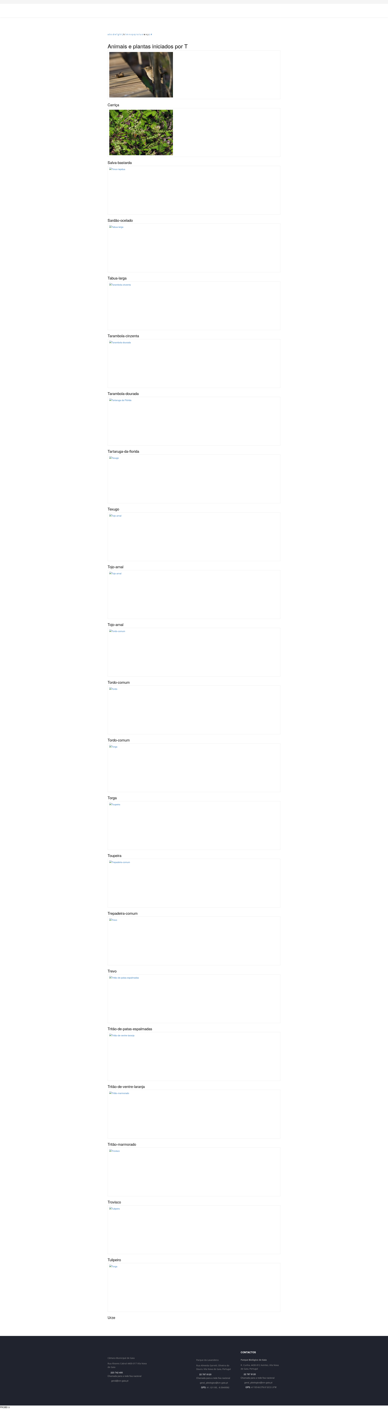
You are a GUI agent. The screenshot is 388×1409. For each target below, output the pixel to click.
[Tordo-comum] (194, 652)
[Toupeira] (194, 825)
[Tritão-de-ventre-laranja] (194, 1056)
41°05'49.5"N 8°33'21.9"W (263, 1387)
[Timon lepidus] (194, 190)
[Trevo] (194, 941)
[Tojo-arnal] (194, 536)
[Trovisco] (194, 1172)
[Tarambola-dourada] (194, 363)
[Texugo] (194, 479)
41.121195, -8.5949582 (218, 1387)
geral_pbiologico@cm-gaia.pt (214, 1382)
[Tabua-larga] (194, 248)
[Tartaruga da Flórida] (194, 421)
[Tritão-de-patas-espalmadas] (194, 998)
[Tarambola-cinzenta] (194, 305)
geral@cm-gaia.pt (119, 1380)
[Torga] (194, 767)
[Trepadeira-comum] (194, 883)
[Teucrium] (194, 132)
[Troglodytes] (194, 74)
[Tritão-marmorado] (194, 1114)
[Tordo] (194, 710)
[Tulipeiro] (194, 1229)
